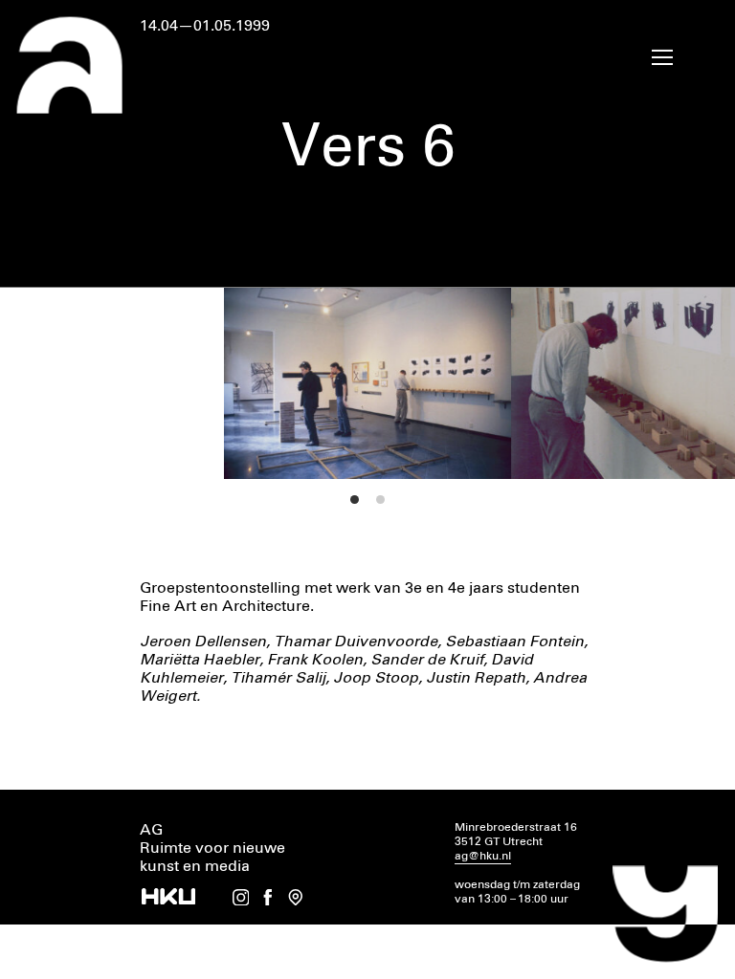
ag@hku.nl (483, 856)
